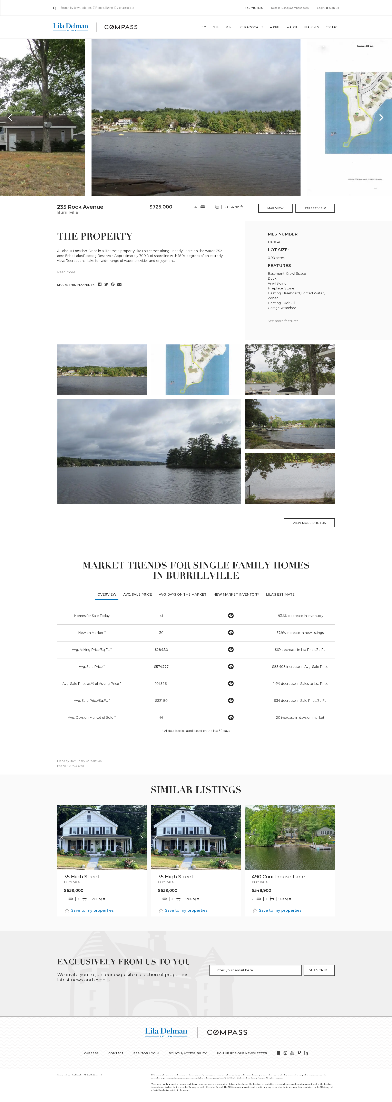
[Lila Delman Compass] (100, 27)
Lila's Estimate (280, 594)
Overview (106, 594)
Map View (275, 208)
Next (382, 117)
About (275, 27)
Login (321, 8)
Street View (315, 208)
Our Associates (251, 27)
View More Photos (309, 523)
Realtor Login (146, 1053)
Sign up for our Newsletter (241, 1053)
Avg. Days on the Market (182, 594)
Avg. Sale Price (137, 594)
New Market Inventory (236, 594)
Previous (10, 117)
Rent (229, 27)
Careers (91, 1053)
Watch (292, 27)
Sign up (334, 8)
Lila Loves (311, 27)
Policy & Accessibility (188, 1053)
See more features (283, 321)
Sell (216, 27)
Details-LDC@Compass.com (290, 7)
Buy (203, 27)
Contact (332, 27)
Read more (66, 272)
